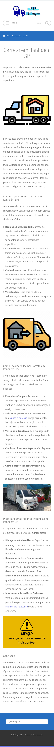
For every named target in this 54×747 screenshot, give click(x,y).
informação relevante (16, 606)
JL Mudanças (15, 735)
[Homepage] (27, 10)
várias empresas (18, 417)
